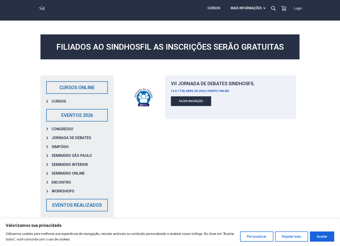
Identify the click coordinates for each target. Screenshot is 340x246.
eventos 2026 (77, 115)
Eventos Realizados (77, 205)
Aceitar (322, 236)
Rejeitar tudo (291, 236)
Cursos (213, 8)
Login (298, 8)
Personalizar (257, 236)
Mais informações (246, 8)
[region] (170, 232)
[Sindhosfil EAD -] (56, 8)
